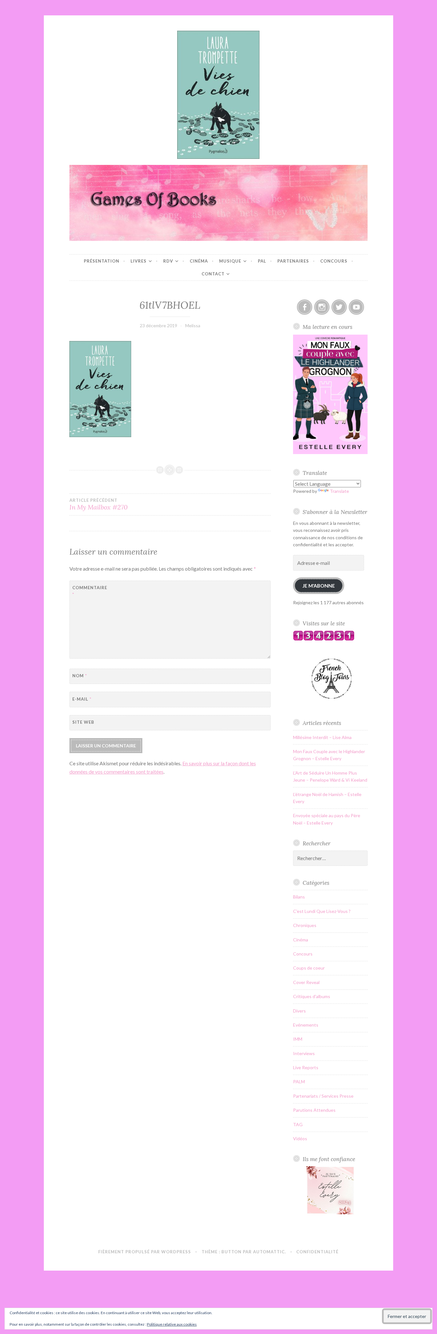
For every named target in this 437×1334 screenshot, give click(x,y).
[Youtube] (356, 307)
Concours (333, 261)
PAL (262, 261)
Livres (139, 261)
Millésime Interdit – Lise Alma (322, 737)
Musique (230, 261)
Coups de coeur (309, 968)
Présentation (101, 261)
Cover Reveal (306, 982)
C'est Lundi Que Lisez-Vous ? (322, 911)
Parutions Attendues (314, 1110)
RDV (168, 261)
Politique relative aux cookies (172, 1324)
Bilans (299, 896)
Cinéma (199, 261)
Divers (299, 1010)
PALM (299, 1081)
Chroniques (304, 925)
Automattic (269, 1251)
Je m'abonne (318, 585)
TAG (298, 1124)
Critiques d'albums (311, 996)
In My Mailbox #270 (98, 504)
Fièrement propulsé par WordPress (144, 1251)
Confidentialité (317, 1251)
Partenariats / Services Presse (323, 1096)
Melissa (192, 325)
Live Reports (305, 1067)
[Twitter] (339, 307)
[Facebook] (304, 307)
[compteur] (323, 639)
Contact (213, 273)
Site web (83, 722)
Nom (79, 675)
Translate (339, 491)
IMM (297, 1039)
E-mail (81, 699)
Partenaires (293, 261)
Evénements (305, 1025)
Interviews (304, 1053)
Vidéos (300, 1138)
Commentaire (88, 591)
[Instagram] (322, 307)
